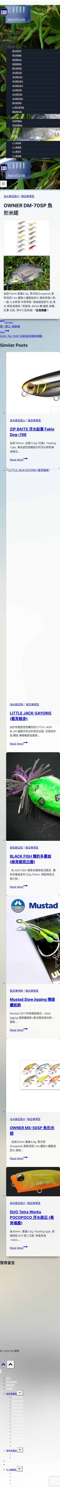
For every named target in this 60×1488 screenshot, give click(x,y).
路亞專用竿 (17, 51)
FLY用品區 (16, 143)
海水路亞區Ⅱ (17, 77)
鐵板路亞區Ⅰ (17, 112)
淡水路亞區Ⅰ (17, 90)
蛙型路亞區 (17, 60)
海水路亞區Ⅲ (17, 81)
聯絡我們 (13, 37)
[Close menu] (1, 1371)
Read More (19, 459)
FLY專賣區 (11, 1469)
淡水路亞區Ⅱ (17, 94)
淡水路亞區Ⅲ (17, 99)
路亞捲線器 (17, 55)
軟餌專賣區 (17, 64)
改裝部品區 (14, 133)
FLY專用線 (16, 156)
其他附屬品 (11, 1450)
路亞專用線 (17, 68)
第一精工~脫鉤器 (10, 324)
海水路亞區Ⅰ (17, 73)
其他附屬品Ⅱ (17, 125)
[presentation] (33, 383)
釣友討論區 (14, 33)
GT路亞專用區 (18, 107)
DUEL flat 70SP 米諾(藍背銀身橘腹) (21, 334)
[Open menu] (3, 184)
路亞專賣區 (27, 196)
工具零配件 (14, 129)
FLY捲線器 (16, 147)
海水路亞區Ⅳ (17, 86)
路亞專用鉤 (17, 103)
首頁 (10, 29)
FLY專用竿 (16, 152)
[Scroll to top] (3, 1365)
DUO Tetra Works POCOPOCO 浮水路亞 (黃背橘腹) (32, 1217)
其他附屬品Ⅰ (17, 121)
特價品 (12, 41)
